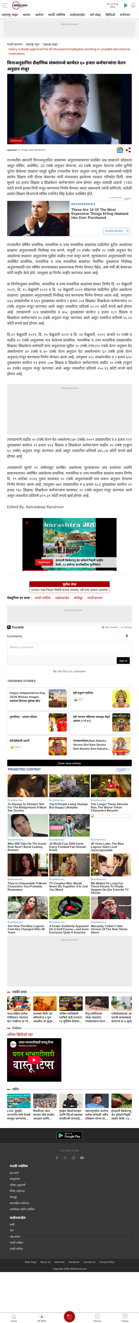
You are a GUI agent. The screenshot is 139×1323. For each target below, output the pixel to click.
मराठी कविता (16, 1249)
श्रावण (26, 15)
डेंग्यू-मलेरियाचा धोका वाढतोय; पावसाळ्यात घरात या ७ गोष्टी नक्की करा (97, 1017)
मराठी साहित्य (16, 1242)
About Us (45, 1262)
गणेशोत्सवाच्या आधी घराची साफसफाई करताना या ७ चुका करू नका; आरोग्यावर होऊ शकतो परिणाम (122, 1017)
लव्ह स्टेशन (15, 1236)
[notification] (133, 5)
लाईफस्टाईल (77, 15)
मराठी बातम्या (14, 44)
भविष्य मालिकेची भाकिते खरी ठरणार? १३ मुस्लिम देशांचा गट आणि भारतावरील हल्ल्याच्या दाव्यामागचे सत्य (70, 1017)
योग (12, 1230)
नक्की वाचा (19, 991)
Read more (44, 562)
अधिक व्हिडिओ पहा (20, 1034)
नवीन (15, 1089)
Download (16, 140)
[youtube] (73, 1157)
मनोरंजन (125, 15)
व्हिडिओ (110, 15)
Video (17, 1027)
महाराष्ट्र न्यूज (32, 44)
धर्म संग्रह (95, 15)
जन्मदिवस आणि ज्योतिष (22, 1209)
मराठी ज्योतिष (56, 15)
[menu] (5, 5)
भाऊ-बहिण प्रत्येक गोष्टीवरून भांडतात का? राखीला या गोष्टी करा (19, 1017)
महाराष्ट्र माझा (10, 15)
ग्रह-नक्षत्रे (14, 1173)
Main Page (30, 1262)
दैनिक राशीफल (17, 1191)
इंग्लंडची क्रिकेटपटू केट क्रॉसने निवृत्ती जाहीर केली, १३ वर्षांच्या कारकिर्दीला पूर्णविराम (122, 1114)
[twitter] (65, 1157)
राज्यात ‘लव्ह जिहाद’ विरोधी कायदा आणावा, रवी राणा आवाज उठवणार (69, 590)
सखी (12, 1224)
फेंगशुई (13, 1197)
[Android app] (69, 1135)
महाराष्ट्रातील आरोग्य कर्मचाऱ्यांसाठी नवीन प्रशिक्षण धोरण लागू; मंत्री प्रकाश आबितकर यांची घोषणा (96, 1114)
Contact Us (90, 1262)
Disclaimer (74, 1262)
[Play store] (126, 5)
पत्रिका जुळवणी (17, 1185)
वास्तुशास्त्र (15, 1179)
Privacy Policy (107, 1262)
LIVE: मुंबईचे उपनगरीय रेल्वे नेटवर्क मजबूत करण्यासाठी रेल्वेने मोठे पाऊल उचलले (19, 1114)
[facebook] (57, 1157)
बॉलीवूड (78, 598)
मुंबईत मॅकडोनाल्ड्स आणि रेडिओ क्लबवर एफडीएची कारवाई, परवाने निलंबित (71, 1114)
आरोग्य (39, 15)
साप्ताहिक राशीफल (19, 1203)
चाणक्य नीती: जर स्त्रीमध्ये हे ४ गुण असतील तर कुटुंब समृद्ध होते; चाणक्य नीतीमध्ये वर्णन (43, 1017)
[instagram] (82, 1157)
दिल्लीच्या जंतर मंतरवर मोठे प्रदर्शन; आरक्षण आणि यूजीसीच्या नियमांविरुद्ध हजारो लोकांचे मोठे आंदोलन (44, 1114)
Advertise (59, 1262)
